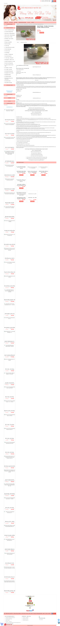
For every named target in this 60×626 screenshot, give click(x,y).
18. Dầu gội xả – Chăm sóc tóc (9, 59)
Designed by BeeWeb (30, 625)
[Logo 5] (30, 605)
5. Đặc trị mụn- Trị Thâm (8, 36)
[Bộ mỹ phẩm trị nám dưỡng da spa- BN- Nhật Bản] (9, 280)
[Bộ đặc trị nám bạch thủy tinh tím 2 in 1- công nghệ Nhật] (32, 167)
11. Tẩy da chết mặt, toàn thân (9, 47)
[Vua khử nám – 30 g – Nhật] (32, 194)
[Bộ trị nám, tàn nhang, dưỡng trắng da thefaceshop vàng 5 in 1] (9, 432)
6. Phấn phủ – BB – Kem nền (9, 38)
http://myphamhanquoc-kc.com (37, 113)
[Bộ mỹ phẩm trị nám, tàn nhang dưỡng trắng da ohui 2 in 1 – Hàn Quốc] (9, 307)
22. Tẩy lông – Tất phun (8, 67)
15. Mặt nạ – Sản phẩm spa (9, 54)
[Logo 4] (30, 603)
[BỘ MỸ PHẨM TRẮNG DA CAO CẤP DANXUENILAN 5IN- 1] (9, 543)
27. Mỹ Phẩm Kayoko (8, 76)
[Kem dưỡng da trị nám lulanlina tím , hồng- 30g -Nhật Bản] (9, 557)
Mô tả (18, 42)
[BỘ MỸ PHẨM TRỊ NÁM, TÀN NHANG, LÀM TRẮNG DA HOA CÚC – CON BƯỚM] (9, 294)
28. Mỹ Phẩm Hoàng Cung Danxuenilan (9, 78)
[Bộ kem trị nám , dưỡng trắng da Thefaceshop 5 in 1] (9, 515)
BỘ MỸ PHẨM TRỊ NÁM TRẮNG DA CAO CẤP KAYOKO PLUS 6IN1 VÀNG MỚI (21, 172)
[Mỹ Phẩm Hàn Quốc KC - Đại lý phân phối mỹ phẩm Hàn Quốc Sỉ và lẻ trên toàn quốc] (30, 13)
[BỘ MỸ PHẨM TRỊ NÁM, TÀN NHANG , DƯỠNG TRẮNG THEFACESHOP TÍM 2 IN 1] (9, 585)
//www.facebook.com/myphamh (41, 125)
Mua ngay (41, 32)
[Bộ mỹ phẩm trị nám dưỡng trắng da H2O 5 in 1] (9, 321)
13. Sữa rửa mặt (7, 50)
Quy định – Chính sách (9, 621)
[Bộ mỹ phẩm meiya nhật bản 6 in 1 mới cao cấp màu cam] (9, 238)
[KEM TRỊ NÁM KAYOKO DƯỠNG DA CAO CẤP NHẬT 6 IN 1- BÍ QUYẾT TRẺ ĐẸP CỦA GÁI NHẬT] (9, 474)
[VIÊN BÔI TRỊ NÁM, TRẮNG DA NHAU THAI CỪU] (43, 167)
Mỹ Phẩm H (32, 110)
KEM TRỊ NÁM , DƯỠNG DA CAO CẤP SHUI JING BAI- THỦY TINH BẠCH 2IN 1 (21, 185)
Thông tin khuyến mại (25, 620)
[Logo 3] (30, 601)
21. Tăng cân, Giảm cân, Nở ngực (9, 65)
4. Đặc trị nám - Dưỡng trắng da (24, 24)
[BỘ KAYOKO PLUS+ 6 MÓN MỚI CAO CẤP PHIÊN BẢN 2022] (9, 169)
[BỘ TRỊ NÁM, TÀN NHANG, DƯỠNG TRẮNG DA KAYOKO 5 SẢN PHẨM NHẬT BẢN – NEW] (9, 488)
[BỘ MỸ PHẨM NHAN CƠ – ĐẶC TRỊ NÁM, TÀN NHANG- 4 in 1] (9, 335)
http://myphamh (30, 119)
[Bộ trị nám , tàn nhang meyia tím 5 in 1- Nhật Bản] (9, 363)
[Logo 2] (30, 598)
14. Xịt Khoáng (7, 52)
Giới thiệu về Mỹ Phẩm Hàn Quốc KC (10, 617)
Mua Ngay (21, 188)
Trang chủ (6, 22)
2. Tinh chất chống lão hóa (9, 31)
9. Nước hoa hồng (7, 43)
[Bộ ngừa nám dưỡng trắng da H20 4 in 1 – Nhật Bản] (9, 224)
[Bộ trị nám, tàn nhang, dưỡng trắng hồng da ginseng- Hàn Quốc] (9, 446)
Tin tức (28, 22)
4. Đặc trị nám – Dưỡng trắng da (10, 35)
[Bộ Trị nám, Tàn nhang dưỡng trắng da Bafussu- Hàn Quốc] (9, 418)
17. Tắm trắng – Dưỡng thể (9, 57)
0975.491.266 (47, 1)
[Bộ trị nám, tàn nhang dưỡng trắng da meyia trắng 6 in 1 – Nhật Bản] (9, 501)
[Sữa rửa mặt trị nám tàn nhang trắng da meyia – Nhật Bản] (9, 113)
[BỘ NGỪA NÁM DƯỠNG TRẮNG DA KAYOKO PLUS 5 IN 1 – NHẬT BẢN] (9, 210)
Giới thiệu (11, 22)
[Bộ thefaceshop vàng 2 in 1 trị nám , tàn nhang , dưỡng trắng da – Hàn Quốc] (9, 571)
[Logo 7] (30, 610)
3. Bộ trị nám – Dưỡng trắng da (9, 33)
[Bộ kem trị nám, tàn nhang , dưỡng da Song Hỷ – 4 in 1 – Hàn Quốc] (9, 404)
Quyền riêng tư (8, 620)
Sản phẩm (15, 22)
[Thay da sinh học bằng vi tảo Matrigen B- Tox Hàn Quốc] (9, 266)
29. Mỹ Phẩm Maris (7, 80)
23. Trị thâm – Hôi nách (8, 69)
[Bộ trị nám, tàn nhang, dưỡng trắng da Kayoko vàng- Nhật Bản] (9, 391)
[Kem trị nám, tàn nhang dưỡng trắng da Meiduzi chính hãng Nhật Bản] (9, 127)
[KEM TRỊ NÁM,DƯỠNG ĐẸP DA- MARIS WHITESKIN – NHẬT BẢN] (9, 349)
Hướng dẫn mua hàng (22, 22)
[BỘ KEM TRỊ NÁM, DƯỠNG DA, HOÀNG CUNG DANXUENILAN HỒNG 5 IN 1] (9, 529)
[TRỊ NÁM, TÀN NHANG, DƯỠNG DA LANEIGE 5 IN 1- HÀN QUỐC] (9, 377)
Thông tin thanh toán (25, 618)
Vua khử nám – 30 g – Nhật (32, 197)
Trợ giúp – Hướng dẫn (25, 617)
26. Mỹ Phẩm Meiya (8, 74)
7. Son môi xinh (7, 40)
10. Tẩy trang (7, 45)
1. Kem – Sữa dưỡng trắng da (9, 29)
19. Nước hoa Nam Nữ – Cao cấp (10, 61)
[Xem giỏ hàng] (1, 624)
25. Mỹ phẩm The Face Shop (9, 72)
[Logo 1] (30, 596)
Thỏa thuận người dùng (9, 618)
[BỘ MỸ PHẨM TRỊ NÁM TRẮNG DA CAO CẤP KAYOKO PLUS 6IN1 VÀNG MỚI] (21, 167)
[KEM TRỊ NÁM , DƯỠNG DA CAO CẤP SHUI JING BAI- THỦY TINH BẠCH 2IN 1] (21, 181)
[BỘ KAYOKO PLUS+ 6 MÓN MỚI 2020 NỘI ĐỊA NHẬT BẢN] (9, 183)
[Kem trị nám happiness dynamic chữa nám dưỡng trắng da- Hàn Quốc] (9, 141)
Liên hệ (32, 22)
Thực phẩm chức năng (8, 82)
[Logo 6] (30, 608)
